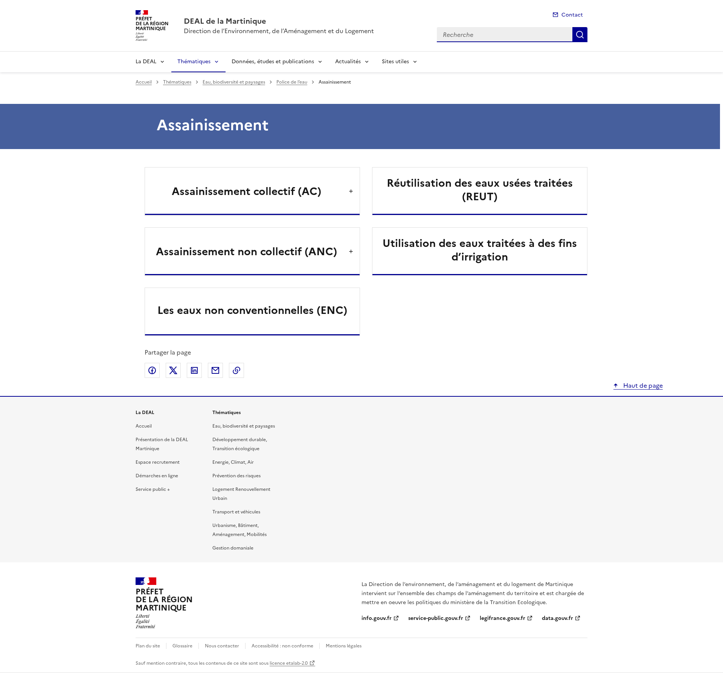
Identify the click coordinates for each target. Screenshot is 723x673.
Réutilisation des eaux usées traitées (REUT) (480, 189)
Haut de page (642, 385)
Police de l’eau (291, 82)
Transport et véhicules (236, 512)
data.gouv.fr (557, 618)
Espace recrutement (158, 462)
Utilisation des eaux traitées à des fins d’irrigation (480, 249)
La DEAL (146, 61)
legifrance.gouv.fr (502, 618)
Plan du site (148, 646)
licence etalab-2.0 (289, 663)
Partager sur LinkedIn (194, 370)
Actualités (348, 61)
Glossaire (182, 646)
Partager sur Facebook (152, 370)
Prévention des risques (236, 475)
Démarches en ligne (157, 475)
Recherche (579, 34)
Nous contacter (222, 646)
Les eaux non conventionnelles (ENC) (252, 310)
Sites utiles (395, 61)
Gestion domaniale (232, 548)
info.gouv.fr (377, 618)
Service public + (153, 489)
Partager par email (215, 370)
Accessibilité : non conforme (282, 646)
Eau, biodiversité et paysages (234, 82)
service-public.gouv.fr (435, 618)
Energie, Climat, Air (233, 462)
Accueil (144, 82)
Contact (572, 15)
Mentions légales (344, 646)
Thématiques (193, 61)
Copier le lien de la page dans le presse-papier (236, 370)
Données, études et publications (273, 61)
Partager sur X (173, 370)
